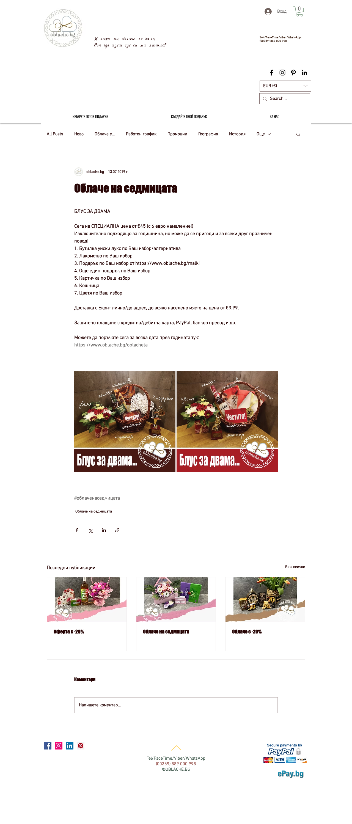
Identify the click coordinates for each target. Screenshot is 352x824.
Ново (79, 134)
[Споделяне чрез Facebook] (76, 530)
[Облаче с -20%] (265, 599)
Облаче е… (105, 134)
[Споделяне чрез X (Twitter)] (90, 530)
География (208, 134)
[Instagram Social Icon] (58, 745)
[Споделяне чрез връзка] (117, 530)
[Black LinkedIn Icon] (304, 72)
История (237, 134)
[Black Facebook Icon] (271, 72)
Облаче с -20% (247, 632)
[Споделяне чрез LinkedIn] (103, 530)
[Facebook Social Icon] (47, 745)
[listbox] (285, 86)
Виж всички (295, 567)
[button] (285, 86)
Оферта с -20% (69, 632)
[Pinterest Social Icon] (80, 745)
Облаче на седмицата (93, 511)
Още (261, 134)
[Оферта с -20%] (87, 599)
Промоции (177, 134)
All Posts (55, 134)
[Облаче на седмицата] (176, 599)
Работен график (141, 134)
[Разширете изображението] (124, 421)
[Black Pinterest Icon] (293, 72)
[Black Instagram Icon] (282, 72)
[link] (299, 11)
